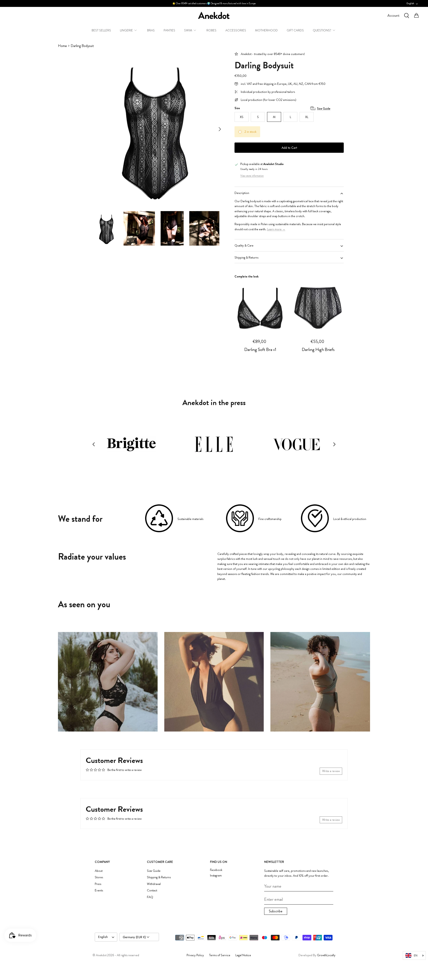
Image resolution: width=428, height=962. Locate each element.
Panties (169, 30)
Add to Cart (289, 147)
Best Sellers (101, 30)
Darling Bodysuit (82, 45)
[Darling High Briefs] (318, 306)
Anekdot (101, 955)
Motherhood (266, 30)
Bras (151, 30)
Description (242, 193)
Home (62, 45)
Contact (152, 890)
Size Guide (323, 108)
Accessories (235, 30)
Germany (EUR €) (135, 937)
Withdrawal (154, 884)
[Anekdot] (214, 15)
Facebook (216, 870)
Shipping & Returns (246, 257)
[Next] (220, 129)
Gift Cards (295, 30)
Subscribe (275, 911)
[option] (154, 129)
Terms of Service (219, 955)
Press (98, 884)
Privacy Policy (195, 955)
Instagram (216, 875)
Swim (188, 30)
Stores (99, 877)
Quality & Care (244, 245)
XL (306, 117)
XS (241, 117)
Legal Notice (243, 955)
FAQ (150, 897)
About (99, 870)
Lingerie (126, 30)
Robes (211, 30)
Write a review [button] (331, 771)
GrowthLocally (326, 955)
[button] (93, 444)
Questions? (322, 30)
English (410, 3)
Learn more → (276, 229)
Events (99, 890)
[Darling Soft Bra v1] (260, 306)
